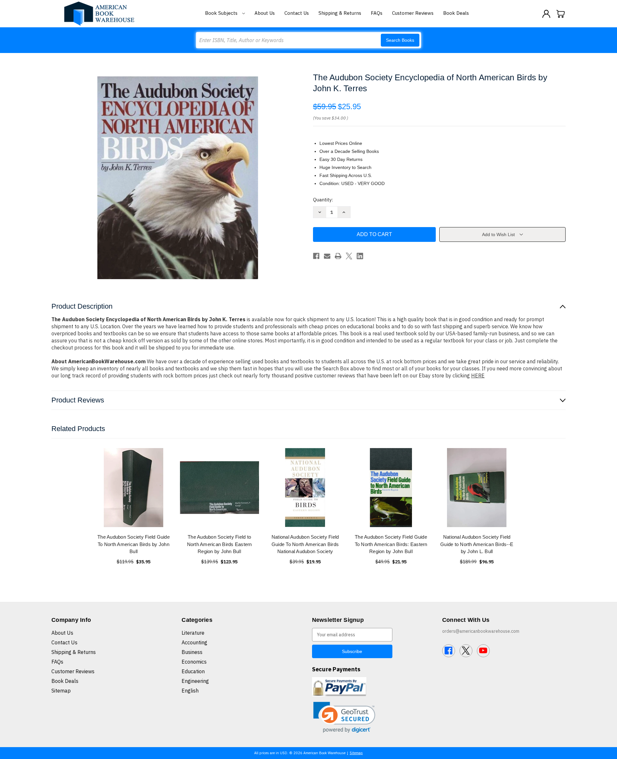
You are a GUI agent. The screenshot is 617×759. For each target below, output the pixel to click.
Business (192, 652)
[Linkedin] (360, 256)
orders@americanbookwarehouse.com (480, 631)
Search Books (400, 40)
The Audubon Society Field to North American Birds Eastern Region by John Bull (219, 544)
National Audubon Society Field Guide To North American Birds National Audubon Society (305, 544)
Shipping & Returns (339, 13)
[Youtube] (483, 651)
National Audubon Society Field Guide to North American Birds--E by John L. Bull (476, 544)
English (190, 690)
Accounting (194, 642)
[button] (344, 717)
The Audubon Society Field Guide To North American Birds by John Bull (133, 544)
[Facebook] (316, 256)
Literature (193, 633)
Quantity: (323, 200)
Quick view (133, 487)
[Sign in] (546, 14)
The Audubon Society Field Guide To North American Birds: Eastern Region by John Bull (391, 544)
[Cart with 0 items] (561, 14)
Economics (194, 661)
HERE (478, 375)
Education (193, 671)
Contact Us (296, 13)
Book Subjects (222, 13)
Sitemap (61, 690)
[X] (349, 256)
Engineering (195, 681)
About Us (265, 13)
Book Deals (456, 13)
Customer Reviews (413, 13)
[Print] (338, 256)
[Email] (327, 256)
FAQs (376, 13)
